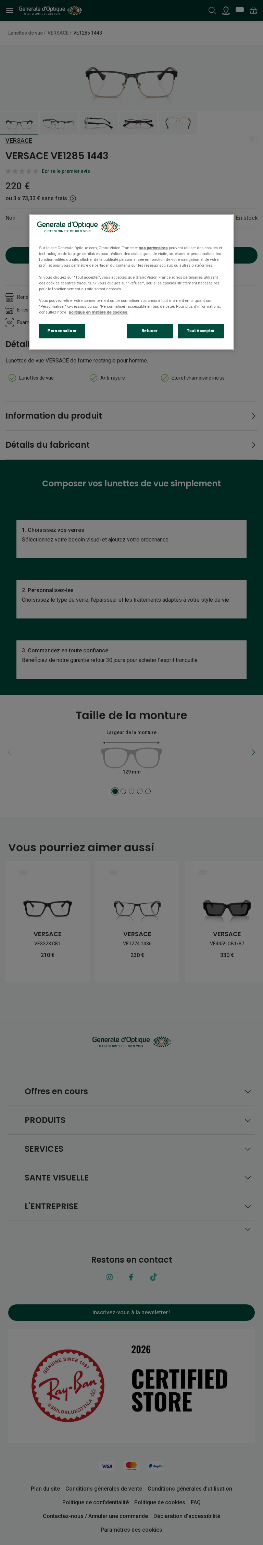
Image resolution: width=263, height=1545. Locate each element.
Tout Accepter (200, 330)
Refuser (150, 330)
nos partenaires (153, 248)
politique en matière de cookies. (98, 312)
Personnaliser (62, 330)
